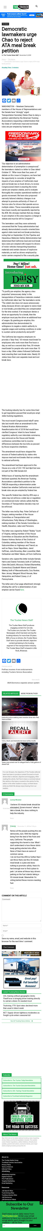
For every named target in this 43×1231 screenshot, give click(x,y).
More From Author (29, 694)
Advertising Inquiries (8, 1174)
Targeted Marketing (8, 1181)
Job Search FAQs (7, 1191)
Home (4, 59)
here (22, 590)
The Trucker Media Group (10, 1160)
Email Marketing (7, 1183)
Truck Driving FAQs (8, 1193)
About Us (5, 1157)
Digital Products (7, 1177)
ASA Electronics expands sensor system (23, 683)
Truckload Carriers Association (12, 1162)
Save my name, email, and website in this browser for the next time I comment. (19, 940)
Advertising (6, 1171)
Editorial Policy (6, 1169)
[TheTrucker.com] (20, 7)
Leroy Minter (15, 800)
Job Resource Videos (9, 1199)
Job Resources (7, 1197)
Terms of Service (7, 1167)
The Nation (5, 24)
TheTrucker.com (10, 1216)
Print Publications (7, 1179)
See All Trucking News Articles (20, 1021)
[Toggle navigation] (5, 7)
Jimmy (13, 826)
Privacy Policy (6, 1165)
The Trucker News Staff (11, 55)
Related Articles (10, 694)
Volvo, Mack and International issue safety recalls (19, 741)
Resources (5, 1187)
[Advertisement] (21, 385)
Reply (12, 818)
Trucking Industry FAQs (9, 1195)
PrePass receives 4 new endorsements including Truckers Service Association (17, 670)
